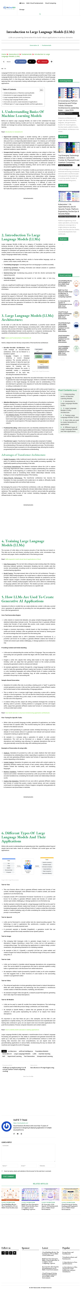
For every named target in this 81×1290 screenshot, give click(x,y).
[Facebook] (14, 1133)
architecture (12, 1051)
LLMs (34, 1054)
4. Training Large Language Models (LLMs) (15, 99)
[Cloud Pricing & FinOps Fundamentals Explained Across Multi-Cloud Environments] (76, 314)
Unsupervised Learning (45, 1056)
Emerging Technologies (65, 165)
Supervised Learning (15, 1056)
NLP (3, 1056)
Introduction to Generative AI (14, 132)
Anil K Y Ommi (20, 1120)
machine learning (44, 1054)
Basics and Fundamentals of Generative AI (18, 338)
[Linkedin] (10, 1253)
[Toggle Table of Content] (40, 90)
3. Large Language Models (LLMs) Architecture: (17, 97)
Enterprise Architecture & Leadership (65, 113)
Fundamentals (46, 45)
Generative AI (34, 45)
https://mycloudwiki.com (20, 1123)
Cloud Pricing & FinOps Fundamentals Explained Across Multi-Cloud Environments (65, 315)
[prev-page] (59, 244)
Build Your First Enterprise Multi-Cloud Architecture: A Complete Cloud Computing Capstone (65, 293)
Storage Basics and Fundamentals (68, 1253)
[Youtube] (14, 1253)
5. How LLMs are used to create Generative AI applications (20, 102)
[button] (40, 14)
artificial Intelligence (26, 1051)
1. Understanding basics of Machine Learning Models (18, 93)
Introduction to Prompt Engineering (42, 1068)
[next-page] (63, 244)
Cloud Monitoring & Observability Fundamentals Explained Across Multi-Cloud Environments (64, 327)
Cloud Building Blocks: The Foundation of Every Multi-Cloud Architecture (65, 283)
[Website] (21, 1133)
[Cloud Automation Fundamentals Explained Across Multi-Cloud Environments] (76, 338)
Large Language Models (22, 1054)
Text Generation (29, 1056)
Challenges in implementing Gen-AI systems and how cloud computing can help (14, 1069)
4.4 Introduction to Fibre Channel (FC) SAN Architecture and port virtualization (69, 1269)
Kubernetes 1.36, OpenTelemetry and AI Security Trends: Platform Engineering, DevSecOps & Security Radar (68, 209)
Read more (63, 136)
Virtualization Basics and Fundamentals (69, 1258)
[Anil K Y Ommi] (6, 1126)
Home (3, 54)
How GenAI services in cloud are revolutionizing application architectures (27, 713)
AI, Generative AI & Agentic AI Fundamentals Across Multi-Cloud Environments (65, 304)
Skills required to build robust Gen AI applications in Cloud (23, 559)
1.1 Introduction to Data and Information (69, 1263)
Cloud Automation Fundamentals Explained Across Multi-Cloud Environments (63, 339)
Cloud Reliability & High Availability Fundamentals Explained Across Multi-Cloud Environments (63, 351)
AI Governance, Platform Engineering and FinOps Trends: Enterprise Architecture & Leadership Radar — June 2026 (68, 105)
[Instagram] (7, 1253)
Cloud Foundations (8, 1202)
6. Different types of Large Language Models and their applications (23, 104)
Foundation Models (41, 1051)
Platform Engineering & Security (67, 216)
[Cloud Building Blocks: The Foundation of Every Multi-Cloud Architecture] (76, 283)
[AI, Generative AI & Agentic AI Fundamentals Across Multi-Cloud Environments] (76, 303)
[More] (51, 61)
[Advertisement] (40, 22)
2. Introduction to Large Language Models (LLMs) (17, 95)
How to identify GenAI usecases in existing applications (22, 1030)
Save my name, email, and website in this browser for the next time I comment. (27, 1171)
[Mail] (17, 1133)
